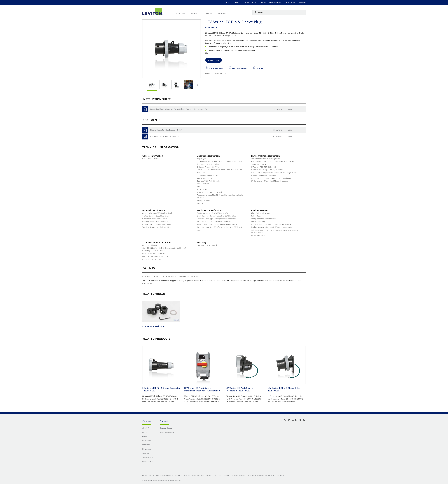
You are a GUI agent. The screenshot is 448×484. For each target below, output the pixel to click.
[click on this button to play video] (161, 311)
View (290, 109)
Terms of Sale (206, 475)
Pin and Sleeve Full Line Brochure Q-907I (166, 130)
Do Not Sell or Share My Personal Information (157, 475)
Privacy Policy (217, 475)
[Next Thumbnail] (197, 85)
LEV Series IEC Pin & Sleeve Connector (161, 389)
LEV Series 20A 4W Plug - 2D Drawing (164, 136)
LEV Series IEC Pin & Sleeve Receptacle (239, 389)
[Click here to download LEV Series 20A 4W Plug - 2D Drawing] (145, 136)
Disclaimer (226, 475)
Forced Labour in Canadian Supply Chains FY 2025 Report (265, 475)
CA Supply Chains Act (238, 475)
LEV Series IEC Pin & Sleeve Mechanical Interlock (202, 389)
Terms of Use (196, 475)
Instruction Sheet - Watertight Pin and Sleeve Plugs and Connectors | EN (178, 109)
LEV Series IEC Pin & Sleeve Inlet (284, 389)
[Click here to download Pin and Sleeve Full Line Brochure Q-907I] (145, 130)
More (207, 53)
